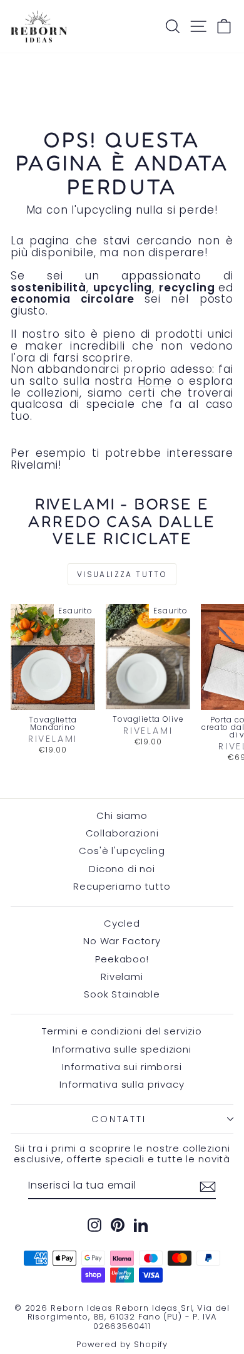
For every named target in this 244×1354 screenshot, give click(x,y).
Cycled (122, 923)
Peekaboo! (122, 959)
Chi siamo (122, 815)
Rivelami (122, 976)
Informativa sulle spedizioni (122, 1049)
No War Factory (122, 940)
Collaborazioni (122, 833)
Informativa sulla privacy (121, 1084)
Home (155, 380)
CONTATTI (118, 1119)
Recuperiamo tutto (121, 886)
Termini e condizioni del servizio (122, 1031)
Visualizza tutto (122, 574)
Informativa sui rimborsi (121, 1066)
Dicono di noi (122, 868)
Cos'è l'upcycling (122, 850)
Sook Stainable (122, 994)
